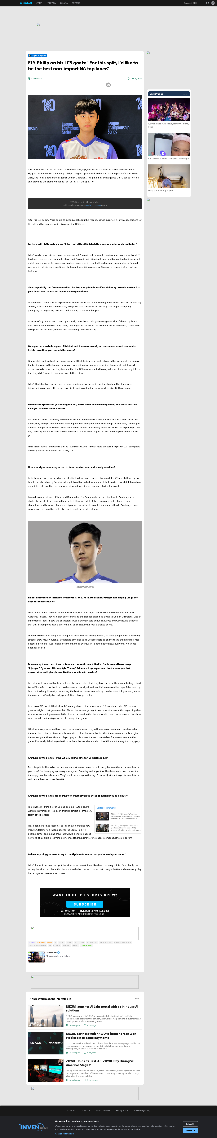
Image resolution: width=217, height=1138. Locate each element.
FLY (56, 942)
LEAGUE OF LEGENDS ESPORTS (37, 946)
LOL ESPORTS (66, 946)
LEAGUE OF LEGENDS (106, 942)
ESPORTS (49, 942)
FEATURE (76, 3)
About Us (70, 1110)
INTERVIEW (51, 3)
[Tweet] (61, 85)
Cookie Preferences (93, 205)
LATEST (39, 3)
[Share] (73, 85)
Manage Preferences (64, 1133)
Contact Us (85, 1110)
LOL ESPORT (56, 946)
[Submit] (85, 85)
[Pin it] (96, 85)
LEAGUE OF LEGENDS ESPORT (122, 942)
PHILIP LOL (75, 946)
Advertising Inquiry (142, 1110)
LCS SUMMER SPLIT (92, 942)
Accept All (190, 1130)
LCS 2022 (81, 942)
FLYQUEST (69, 942)
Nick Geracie (51, 952)
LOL (50, 946)
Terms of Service (103, 1110)
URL (108, 85)
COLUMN (64, 3)
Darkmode (188, 3)
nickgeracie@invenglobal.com (59, 956)
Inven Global (10, 3)
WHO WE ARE (26, 3)
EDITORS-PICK (41, 942)
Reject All (190, 1124)
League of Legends (86, 946)
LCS (76, 942)
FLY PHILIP (62, 942)
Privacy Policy (122, 1110)
